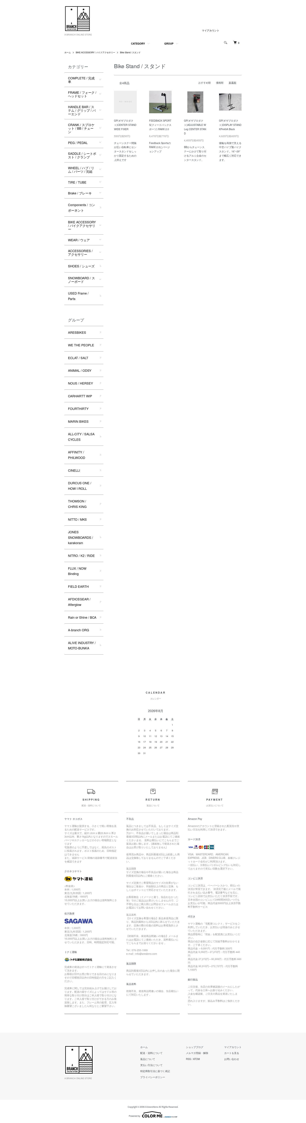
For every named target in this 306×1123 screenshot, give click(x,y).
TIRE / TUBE (77, 182)
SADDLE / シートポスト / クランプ (82, 155)
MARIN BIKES (78, 421)
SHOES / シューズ (81, 266)
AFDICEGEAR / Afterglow (79, 602)
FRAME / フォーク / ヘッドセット (82, 94)
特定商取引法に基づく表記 (155, 1071)
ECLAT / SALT (78, 357)
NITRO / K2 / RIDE (81, 555)
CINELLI (74, 470)
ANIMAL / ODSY (79, 370)
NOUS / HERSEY (80, 383)
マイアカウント (210, 30)
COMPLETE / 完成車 (81, 80)
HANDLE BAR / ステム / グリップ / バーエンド (82, 110)
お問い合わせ (231, 1059)
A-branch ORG (78, 630)
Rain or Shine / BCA (82, 617)
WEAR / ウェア (79, 240)
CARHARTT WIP (80, 396)
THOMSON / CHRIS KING (77, 504)
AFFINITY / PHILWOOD (76, 455)
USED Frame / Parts (78, 296)
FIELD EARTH (78, 586)
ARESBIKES (77, 332)
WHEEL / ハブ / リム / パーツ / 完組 (81, 169)
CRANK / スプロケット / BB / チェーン (81, 128)
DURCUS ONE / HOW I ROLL (79, 486)
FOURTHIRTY (78, 408)
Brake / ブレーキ (80, 193)
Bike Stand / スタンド (130, 52)
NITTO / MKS (77, 519)
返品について (147, 1059)
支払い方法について (151, 1065)
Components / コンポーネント (81, 207)
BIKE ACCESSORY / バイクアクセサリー (95, 52)
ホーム (67, 52)
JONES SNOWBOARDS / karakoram (80, 537)
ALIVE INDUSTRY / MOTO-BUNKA (82, 645)
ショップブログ (194, 1047)
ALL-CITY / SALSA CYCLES (81, 437)
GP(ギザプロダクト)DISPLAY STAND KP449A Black (230, 125)
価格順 (219, 82)
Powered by (134, 1115)
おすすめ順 (204, 82)
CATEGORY (138, 43)
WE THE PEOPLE (81, 345)
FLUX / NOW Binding (77, 571)
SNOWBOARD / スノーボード (81, 280)
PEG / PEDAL (78, 142)
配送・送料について (151, 1053)
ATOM (196, 1059)
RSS (188, 1059)
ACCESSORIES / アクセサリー (80, 252)
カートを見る (231, 1053)
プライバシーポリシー (152, 1077)
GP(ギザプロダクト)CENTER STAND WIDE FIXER (125, 125)
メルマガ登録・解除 (197, 1053)
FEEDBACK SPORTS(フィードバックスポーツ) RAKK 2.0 (160, 125)
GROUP (168, 43)
